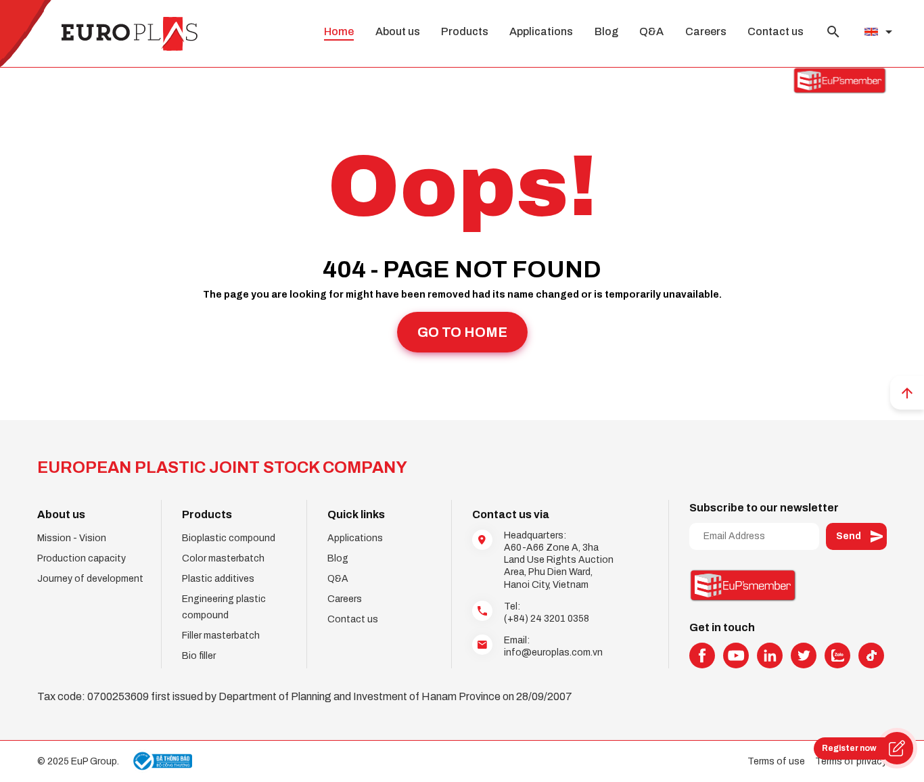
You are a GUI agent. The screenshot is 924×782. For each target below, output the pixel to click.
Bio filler (199, 656)
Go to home (462, 332)
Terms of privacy (851, 761)
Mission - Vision (71, 538)
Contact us (775, 31)
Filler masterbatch (221, 635)
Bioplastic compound (228, 538)
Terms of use (776, 761)
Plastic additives (218, 579)
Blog (606, 31)
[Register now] (897, 748)
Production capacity (81, 558)
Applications (541, 31)
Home (339, 31)
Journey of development (90, 579)
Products (464, 31)
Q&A (651, 31)
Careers (705, 31)
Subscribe (856, 536)
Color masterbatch (223, 558)
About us (397, 31)
